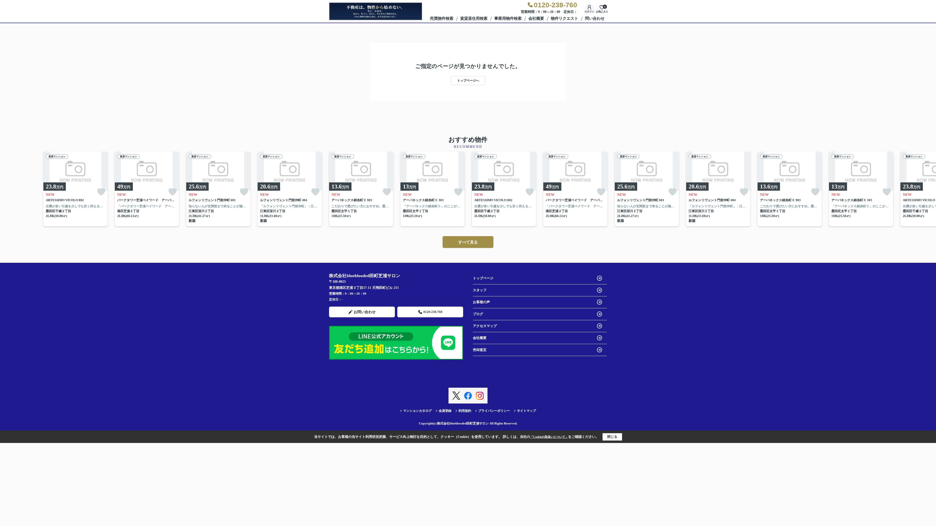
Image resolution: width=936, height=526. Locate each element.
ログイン (589, 11)
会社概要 (536, 18)
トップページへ (468, 80)
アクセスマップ (485, 326)
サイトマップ (526, 411)
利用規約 (464, 411)
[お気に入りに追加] (101, 192)
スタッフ (480, 290)
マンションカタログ (417, 411)
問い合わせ (594, 18)
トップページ (483, 278)
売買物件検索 (441, 18)
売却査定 (480, 350)
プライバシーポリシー (494, 411)
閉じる (612, 437)
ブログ (478, 314)
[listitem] (361, 189)
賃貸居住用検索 (474, 18)
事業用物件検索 (508, 18)
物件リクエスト (564, 18)
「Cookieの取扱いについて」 (549, 437)
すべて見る (468, 242)
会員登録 (445, 411)
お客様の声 (481, 302)
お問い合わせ (365, 312)
